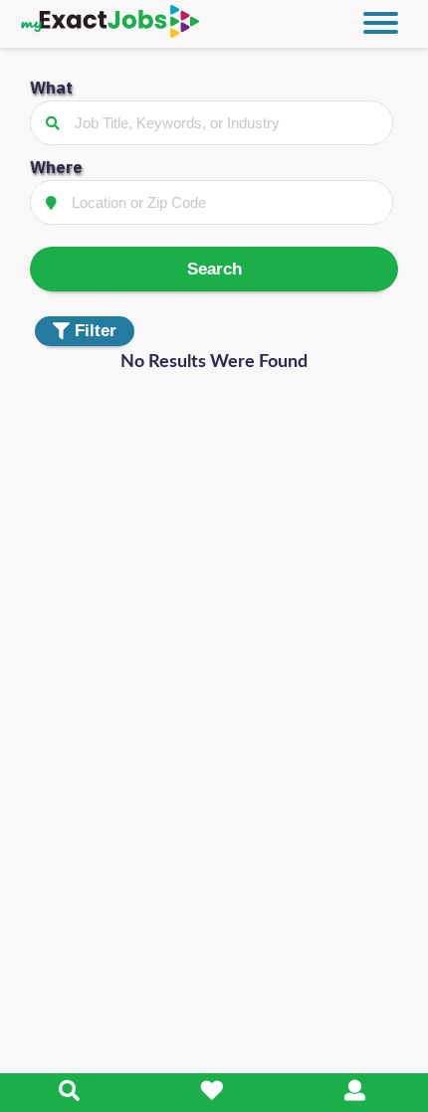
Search (214, 269)
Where (56, 167)
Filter (95, 330)
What (51, 87)
